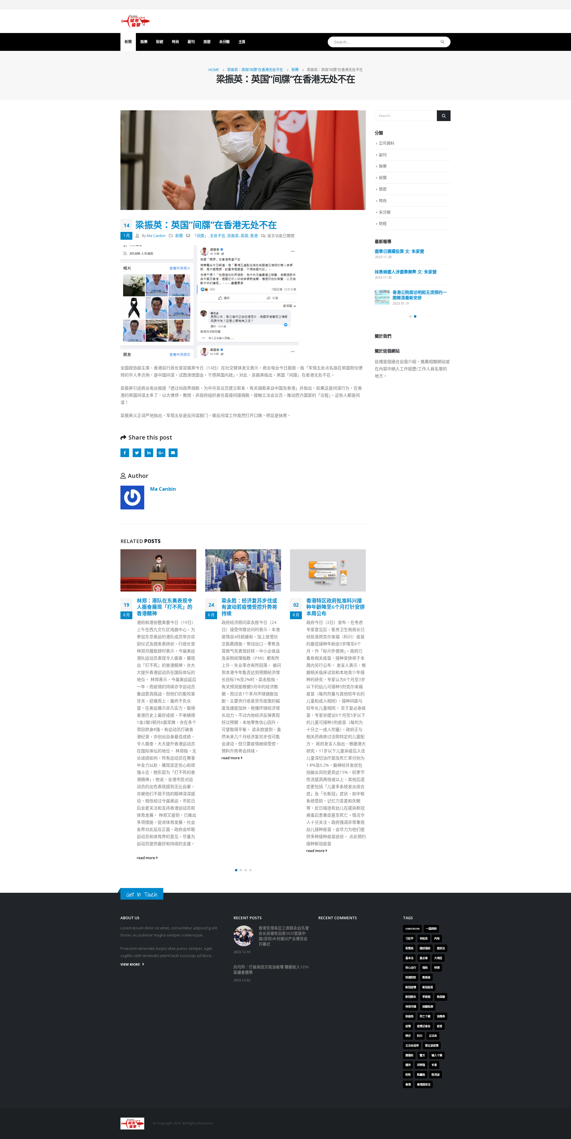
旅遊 (206, 41)
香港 (254, 235)
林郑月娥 (410, 1006)
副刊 (191, 41)
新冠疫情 (410, 987)
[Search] (442, 42)
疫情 (408, 1026)
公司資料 (386, 143)
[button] (236, 870)
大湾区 (438, 958)
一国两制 (431, 929)
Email (173, 452)
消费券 (441, 1016)
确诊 (408, 1036)
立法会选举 (412, 1045)
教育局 (426, 977)
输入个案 (437, 1055)
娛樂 (143, 41)
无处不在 (217, 235)
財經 (159, 41)
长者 (434, 1065)
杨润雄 (441, 997)
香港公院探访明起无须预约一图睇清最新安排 (420, 294)
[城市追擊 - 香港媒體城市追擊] (135, 21)
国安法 (441, 948)
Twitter (137, 452)
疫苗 (439, 1026)
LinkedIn (149, 452)
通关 (408, 1065)
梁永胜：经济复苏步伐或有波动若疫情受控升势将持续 (249, 607)
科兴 (419, 1036)
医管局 (409, 948)
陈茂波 (436, 1075)
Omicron (412, 929)
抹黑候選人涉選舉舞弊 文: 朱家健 (406, 271)
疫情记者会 (423, 1026)
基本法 (409, 958)
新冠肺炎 (410, 997)
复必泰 (424, 958)
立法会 (433, 1036)
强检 (425, 967)
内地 (437, 938)
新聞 (128, 41)
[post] (382, 297)
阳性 (408, 1075)
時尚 (175, 41)
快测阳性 (410, 977)
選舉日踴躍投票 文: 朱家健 (399, 251)
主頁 (242, 41)
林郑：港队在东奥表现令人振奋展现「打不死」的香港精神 (164, 607)
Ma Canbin (156, 235)
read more (146, 857)
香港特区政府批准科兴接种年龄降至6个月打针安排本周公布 (335, 607)
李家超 (426, 997)
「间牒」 (200, 235)
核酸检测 (427, 1006)
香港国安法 (423, 1084)
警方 (422, 1055)
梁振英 (233, 235)
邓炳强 (421, 1065)
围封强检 (425, 948)
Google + (161, 452)
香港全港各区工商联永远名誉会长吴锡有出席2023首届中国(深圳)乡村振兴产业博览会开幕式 (284, 936)
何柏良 (424, 938)
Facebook (124, 452)
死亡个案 (425, 1016)
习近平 (409, 938)
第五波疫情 (431, 1045)
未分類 (224, 41)
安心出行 (410, 967)
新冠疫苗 (427, 987)
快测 (437, 967)
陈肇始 (421, 1075)
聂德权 (409, 1055)
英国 (244, 235)
